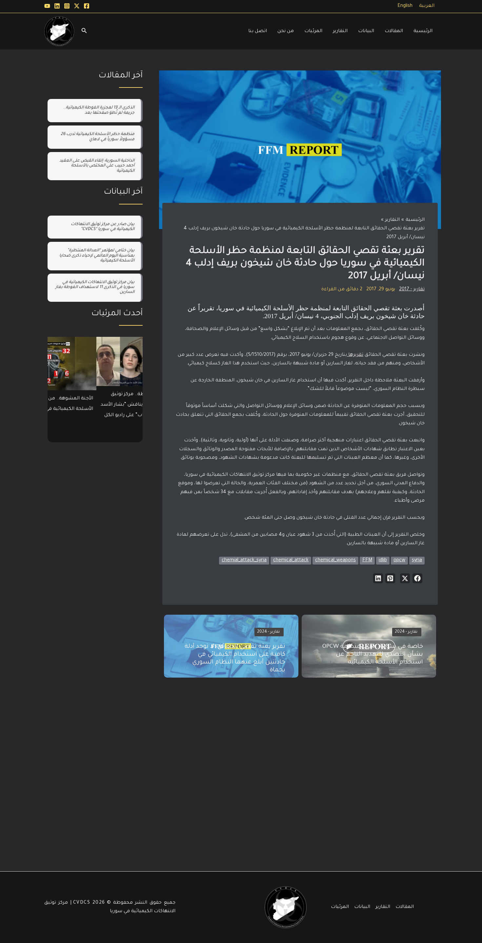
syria (417, 560)
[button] (417, 578)
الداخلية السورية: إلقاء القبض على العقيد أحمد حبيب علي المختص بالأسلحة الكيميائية (96, 166)
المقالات (404, 907)
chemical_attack (291, 560)
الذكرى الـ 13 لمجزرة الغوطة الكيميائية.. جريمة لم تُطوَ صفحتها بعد (98, 110)
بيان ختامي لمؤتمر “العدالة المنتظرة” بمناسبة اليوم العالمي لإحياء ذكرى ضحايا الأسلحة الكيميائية (96, 255)
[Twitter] (77, 6)
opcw (399, 560)
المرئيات (340, 907)
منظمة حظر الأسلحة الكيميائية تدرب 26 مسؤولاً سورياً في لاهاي (97, 137)
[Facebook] (87, 6)
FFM (367, 560)
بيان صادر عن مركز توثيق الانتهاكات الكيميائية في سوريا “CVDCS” (102, 227)
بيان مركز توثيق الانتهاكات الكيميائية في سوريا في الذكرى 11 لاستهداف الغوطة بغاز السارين (94, 287)
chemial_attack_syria (244, 560)
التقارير (382, 907)
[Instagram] (67, 6)
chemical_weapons (335, 560)
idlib (383, 560)
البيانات (362, 907)
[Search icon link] (84, 32)
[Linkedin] (57, 6)
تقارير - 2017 (412, 289)
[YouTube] (47, 6)
